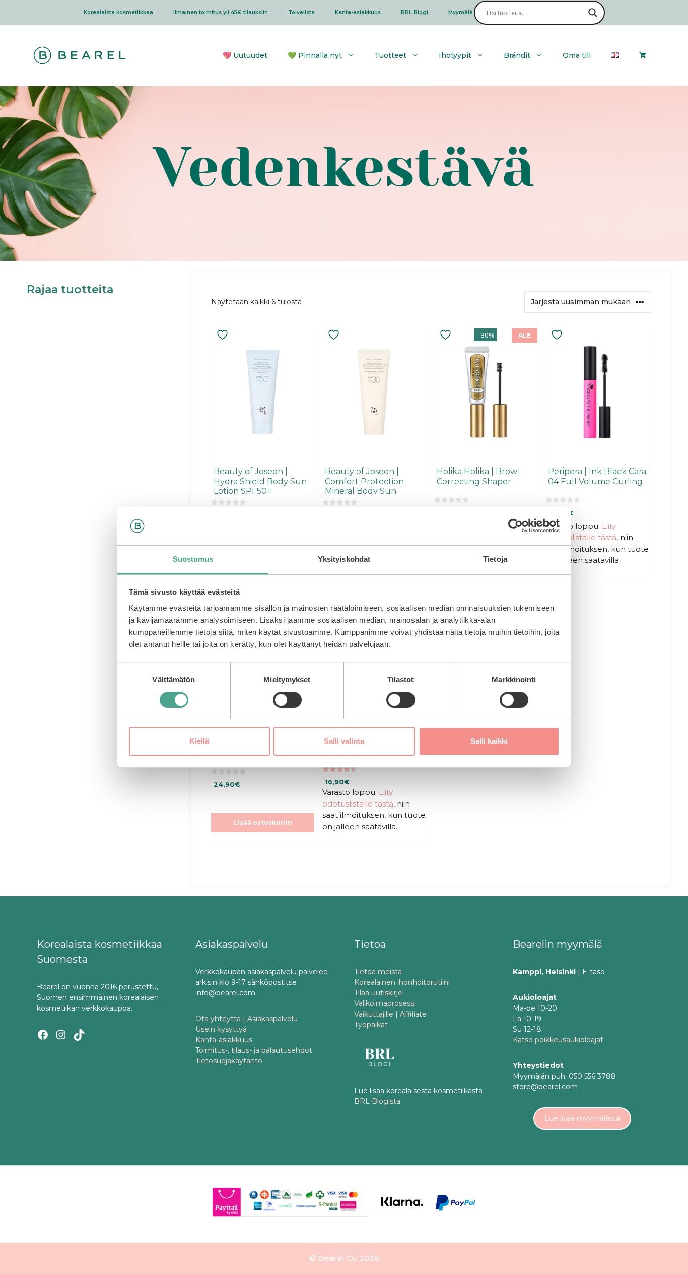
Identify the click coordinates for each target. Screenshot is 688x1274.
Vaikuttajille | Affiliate (390, 1014)
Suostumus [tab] (193, 559)
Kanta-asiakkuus (358, 12)
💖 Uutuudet (245, 55)
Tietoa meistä (378, 971)
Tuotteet (390, 55)
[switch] (287, 700)
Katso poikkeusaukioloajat (558, 1039)
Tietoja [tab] (495, 559)
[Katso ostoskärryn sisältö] (642, 55)
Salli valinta (344, 740)
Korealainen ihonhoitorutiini (402, 982)
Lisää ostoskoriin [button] (263, 822)
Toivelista (301, 12)
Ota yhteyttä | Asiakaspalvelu (246, 1018)
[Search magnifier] (593, 13)
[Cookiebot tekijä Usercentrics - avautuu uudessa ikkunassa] (515, 525)
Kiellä (199, 740)
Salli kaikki (489, 740)
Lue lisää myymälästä (582, 1118)
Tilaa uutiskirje (378, 992)
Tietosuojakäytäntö (228, 1060)
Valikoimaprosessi (385, 1003)
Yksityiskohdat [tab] (344, 559)
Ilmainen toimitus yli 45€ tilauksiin (220, 12)
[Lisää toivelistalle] (223, 334)
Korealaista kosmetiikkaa (118, 12)
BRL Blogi (414, 12)
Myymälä (460, 12)
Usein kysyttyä (221, 1029)
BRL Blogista (377, 1101)
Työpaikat (371, 1024)
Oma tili (577, 55)
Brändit (517, 55)
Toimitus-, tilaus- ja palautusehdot (253, 1050)
